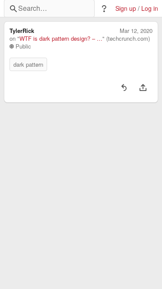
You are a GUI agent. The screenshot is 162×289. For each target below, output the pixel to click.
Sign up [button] (125, 8)
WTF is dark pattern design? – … (60, 38)
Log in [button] (149, 8)
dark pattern (28, 64)
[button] (104, 8)
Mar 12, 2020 (136, 31)
